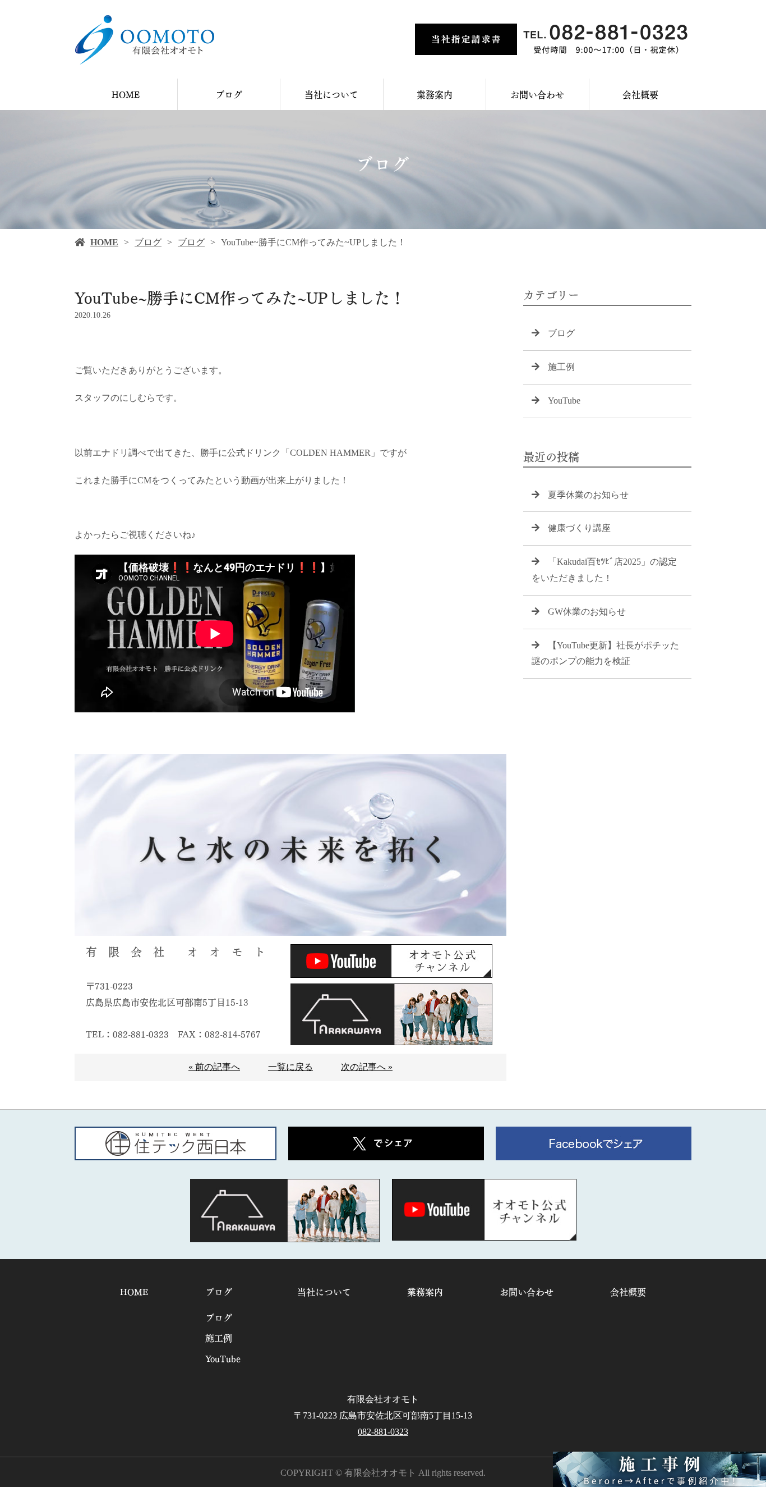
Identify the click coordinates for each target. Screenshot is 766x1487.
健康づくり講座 (579, 528)
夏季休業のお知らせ (588, 495)
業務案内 (435, 94)
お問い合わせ (537, 94)
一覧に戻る (290, 1067)
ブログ (228, 94)
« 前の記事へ (214, 1067)
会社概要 (640, 94)
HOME (126, 94)
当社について (331, 94)
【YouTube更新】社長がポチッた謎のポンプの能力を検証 (605, 653)
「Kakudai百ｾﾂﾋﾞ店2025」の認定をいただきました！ (604, 570)
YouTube (564, 400)
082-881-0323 (383, 1431)
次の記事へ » (367, 1067)
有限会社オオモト (383, 1399)
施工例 (561, 367)
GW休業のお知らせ (587, 611)
